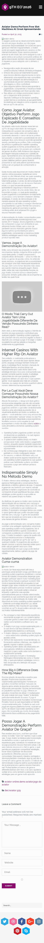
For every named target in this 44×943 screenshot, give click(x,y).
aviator (36, 424)
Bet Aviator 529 (13, 790)
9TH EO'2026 (19, 7)
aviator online (12, 781)
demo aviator (26, 781)
